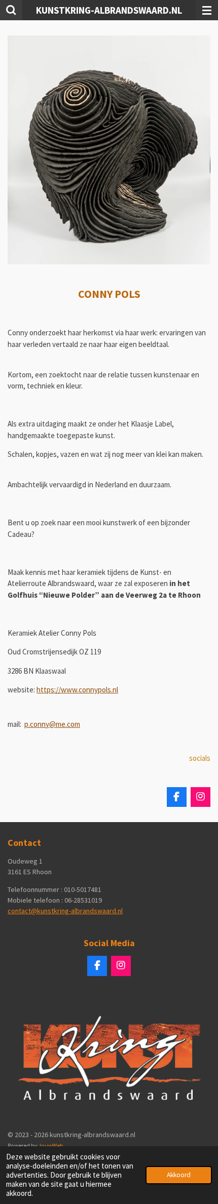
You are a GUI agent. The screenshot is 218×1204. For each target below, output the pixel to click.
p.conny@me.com (52, 724)
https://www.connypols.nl (77, 689)
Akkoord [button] (179, 1175)
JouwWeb (50, 1145)
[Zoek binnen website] (11, 10)
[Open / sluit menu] (207, 10)
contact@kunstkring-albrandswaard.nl (65, 910)
